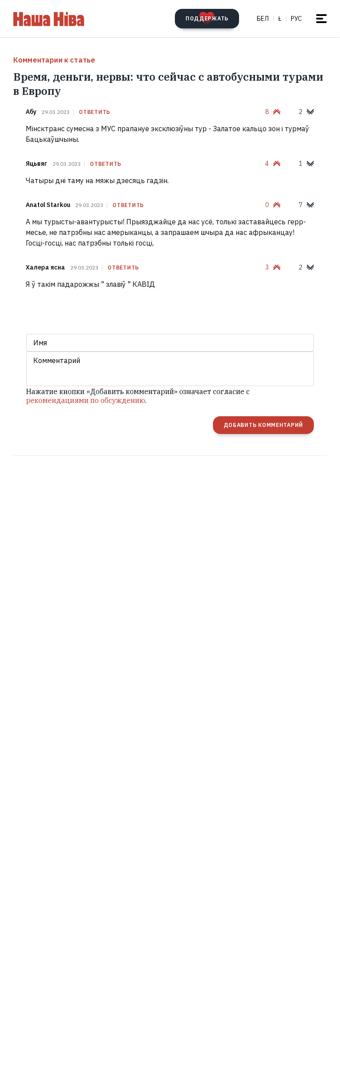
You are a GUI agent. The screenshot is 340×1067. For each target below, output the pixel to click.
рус (296, 19)
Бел (263, 19)
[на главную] (48, 18)
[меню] (321, 18)
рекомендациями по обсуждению (85, 400)
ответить (94, 112)
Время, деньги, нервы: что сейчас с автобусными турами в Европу (168, 84)
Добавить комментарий (263, 425)
